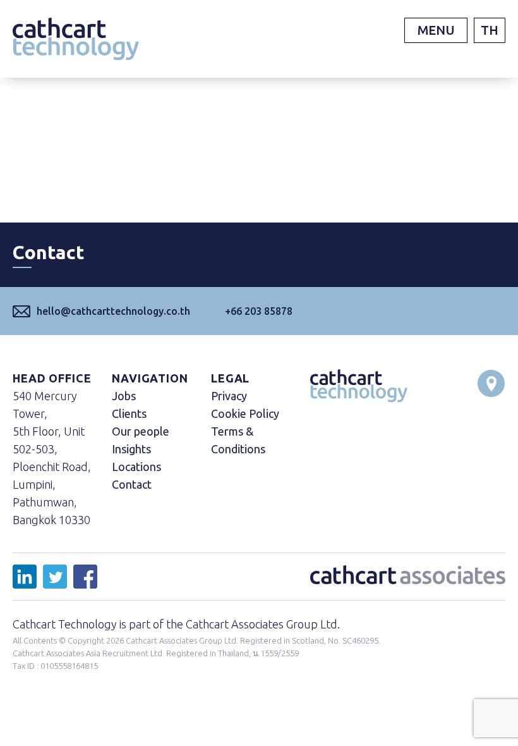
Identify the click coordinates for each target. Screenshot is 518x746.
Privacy (229, 395)
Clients (129, 413)
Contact (132, 484)
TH (489, 30)
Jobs (124, 395)
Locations (136, 466)
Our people (140, 431)
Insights (131, 449)
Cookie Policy (245, 413)
